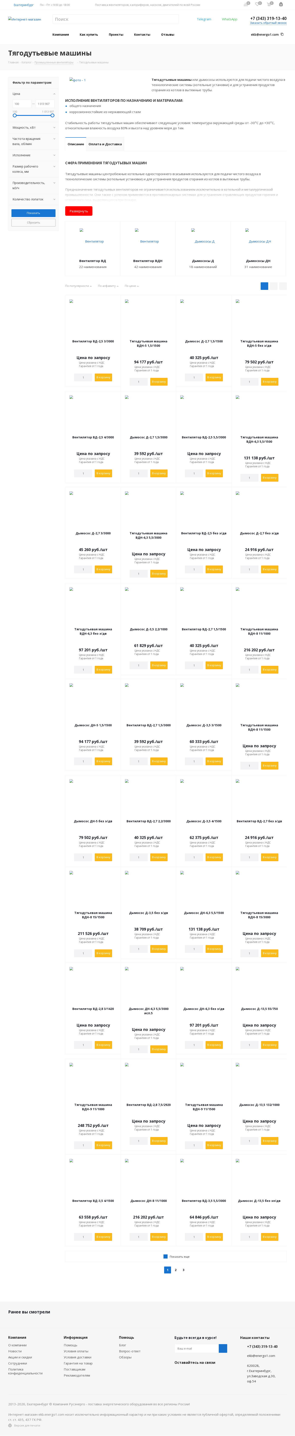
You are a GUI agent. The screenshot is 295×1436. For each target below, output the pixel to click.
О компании (17, 1345)
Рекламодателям (77, 1375)
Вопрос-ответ (130, 1351)
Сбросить (33, 222)
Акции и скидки (20, 1357)
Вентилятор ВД (92, 261)
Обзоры (125, 1357)
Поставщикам (74, 1369)
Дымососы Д (203, 261)
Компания (17, 1337)
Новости (15, 1351)
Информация (76, 1337)
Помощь (70, 1345)
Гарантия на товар (78, 1363)
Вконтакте (178, 1372)
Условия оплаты (76, 1351)
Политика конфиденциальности (25, 1371)
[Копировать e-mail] (282, 34)
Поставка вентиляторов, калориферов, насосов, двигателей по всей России (147, 5)
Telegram (204, 19)
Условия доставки (77, 1357)
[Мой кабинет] (281, 5)
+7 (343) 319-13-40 (268, 18)
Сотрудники (17, 1363)
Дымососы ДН (258, 261)
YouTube (200, 1372)
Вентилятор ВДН (147, 261)
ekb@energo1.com (265, 34)
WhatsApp (229, 19)
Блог (122, 1345)
